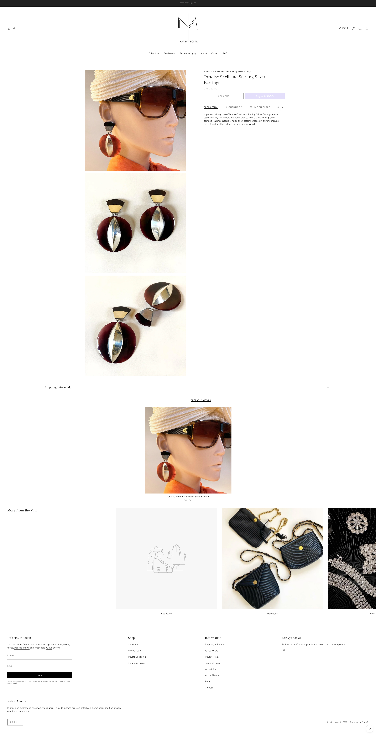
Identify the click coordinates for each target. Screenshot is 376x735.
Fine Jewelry (134, 650)
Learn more (23, 711)
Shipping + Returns (215, 644)
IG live (49, 647)
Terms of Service (213, 663)
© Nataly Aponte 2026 (337, 722)
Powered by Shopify (359, 722)
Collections (134, 644)
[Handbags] (272, 558)
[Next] (372, 559)
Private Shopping (137, 656)
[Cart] (367, 28)
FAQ (207, 681)
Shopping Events (137, 663)
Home (206, 71)
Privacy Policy (54, 681)
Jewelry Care (211, 650)
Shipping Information (59, 387)
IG (297, 644)
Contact (209, 687)
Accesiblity (210, 669)
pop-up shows (22, 647)
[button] (360, 28)
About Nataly (212, 675)
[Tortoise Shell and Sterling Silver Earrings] (188, 450)
